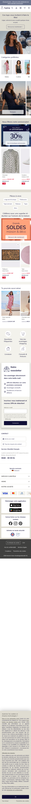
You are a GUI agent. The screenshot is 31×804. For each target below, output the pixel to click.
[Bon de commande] (21, 8)
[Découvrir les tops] (15, 42)
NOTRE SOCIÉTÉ (7, 487)
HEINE (3, 481)
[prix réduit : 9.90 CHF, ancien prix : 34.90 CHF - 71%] (10, 254)
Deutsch (16, 470)
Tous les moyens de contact (13, 444)
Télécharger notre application (15, 501)
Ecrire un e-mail (12, 439)
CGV (23, 543)
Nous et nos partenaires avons (11, 718)
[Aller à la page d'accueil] (7, 8)
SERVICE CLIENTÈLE (8, 476)
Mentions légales (22, 547)
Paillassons (23, 199)
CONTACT (4, 433)
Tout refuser (5, 801)
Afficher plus (8, 419)
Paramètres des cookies (22, 801)
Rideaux (18, 204)
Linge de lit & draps (10, 199)
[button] (2, 8)
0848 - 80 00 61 (8, 458)
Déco (15, 208)
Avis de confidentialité (10, 547)
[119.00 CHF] (10, 303)
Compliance (8, 551)
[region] (15, 757)
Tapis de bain (8, 204)
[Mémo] (25, 8)
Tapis (25, 204)
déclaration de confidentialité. (14, 790)
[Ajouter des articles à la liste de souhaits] (18, 150)
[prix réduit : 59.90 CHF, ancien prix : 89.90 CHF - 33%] (10, 161)
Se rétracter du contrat (13, 543)
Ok (15, 797)
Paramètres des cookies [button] (19, 551)
